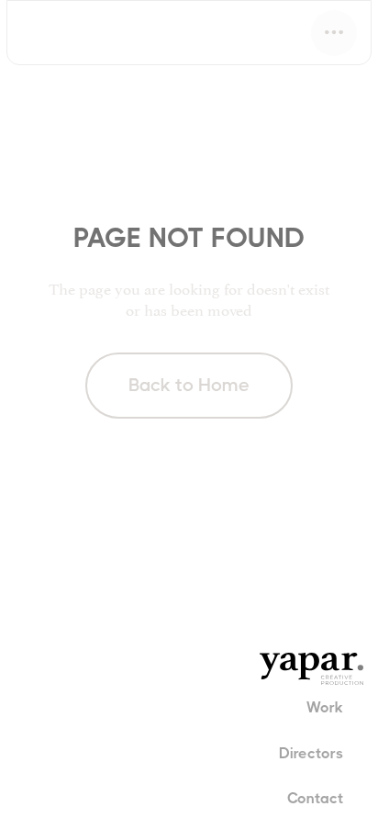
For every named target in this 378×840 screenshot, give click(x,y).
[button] (334, 33)
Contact (315, 798)
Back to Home (189, 385)
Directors (311, 753)
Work (324, 707)
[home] (77, 32)
